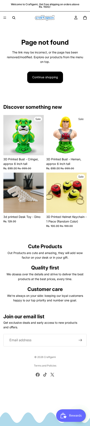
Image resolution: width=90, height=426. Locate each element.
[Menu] (5, 18)
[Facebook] (37, 374)
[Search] (13, 17)
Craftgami (50, 357)
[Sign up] (80, 340)
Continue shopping (45, 77)
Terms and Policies (45, 365)
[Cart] (85, 17)
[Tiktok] (45, 374)
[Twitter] (52, 374)
